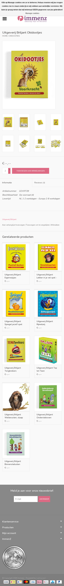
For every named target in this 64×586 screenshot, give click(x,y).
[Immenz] (36, 18)
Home (5, 36)
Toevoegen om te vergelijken (38, 225)
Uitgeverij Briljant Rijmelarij (45, 323)
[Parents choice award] (32, 558)
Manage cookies (32, 13)
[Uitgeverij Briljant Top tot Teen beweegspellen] (48, 350)
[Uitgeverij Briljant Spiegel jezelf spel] (16, 303)
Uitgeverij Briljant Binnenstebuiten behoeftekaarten (13, 463)
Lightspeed (41, 578)
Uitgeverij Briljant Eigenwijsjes (13, 276)
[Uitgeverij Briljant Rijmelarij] (48, 303)
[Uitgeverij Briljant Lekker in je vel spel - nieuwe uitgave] (48, 256)
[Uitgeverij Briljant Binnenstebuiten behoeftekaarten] (16, 443)
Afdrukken (55, 225)
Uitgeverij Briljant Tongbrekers (13, 369)
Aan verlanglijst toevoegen (13, 225)
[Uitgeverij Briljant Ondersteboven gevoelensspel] (48, 396)
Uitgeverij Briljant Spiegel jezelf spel (13, 323)
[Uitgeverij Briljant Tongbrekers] (16, 350)
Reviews (39, 182)
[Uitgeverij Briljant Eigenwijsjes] (16, 256)
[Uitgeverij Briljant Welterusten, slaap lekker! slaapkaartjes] (16, 396)
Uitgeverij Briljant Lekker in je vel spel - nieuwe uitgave (47, 276)
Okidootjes (14, 36)
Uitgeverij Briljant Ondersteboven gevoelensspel (45, 416)
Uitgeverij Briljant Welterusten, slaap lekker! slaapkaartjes (14, 416)
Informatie (7, 182)
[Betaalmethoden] (6, 582)
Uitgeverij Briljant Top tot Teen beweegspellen (47, 369)
